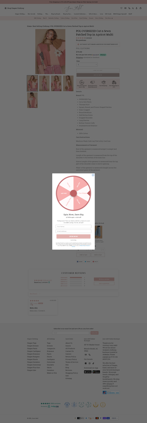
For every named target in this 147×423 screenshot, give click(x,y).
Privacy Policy (82, 245)
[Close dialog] (93, 175)
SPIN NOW (73, 236)
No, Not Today (73, 240)
